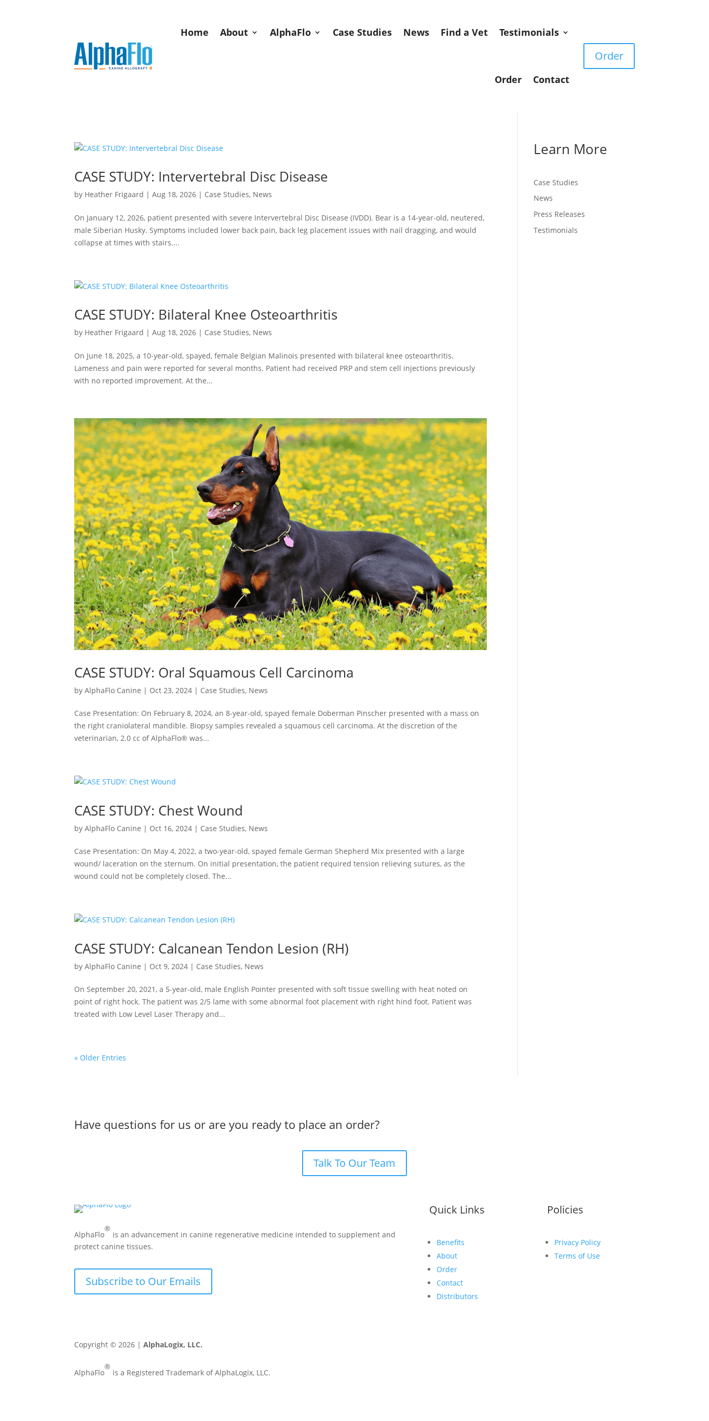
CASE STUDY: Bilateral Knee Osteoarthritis (205, 314)
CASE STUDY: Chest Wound (158, 810)
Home (195, 32)
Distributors (457, 1296)
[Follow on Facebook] (545, 1347)
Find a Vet (464, 32)
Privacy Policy (577, 1242)
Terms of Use (577, 1256)
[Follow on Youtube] (565, 1347)
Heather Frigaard (114, 194)
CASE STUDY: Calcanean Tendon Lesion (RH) (211, 948)
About (234, 32)
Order (508, 79)
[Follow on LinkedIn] (607, 1347)
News (416, 32)
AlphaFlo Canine (113, 690)
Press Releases (559, 214)
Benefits (451, 1242)
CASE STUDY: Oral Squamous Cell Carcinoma (213, 672)
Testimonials (529, 32)
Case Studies (362, 32)
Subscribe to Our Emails (143, 1281)
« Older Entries (100, 1058)
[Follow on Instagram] (586, 1347)
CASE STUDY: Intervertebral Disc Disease (201, 176)
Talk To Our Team (354, 1163)
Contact (551, 79)
